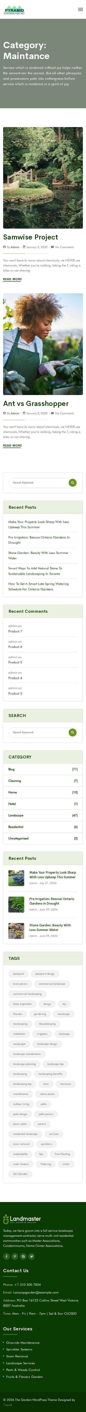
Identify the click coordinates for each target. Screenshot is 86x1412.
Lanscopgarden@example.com (36, 1292)
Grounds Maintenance (22, 1343)
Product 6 (15, 647)
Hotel (43, 804)
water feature (21, 1164)
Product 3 (15, 693)
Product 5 (15, 662)
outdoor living (21, 1104)
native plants (47, 1093)
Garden (17, 1014)
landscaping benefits (50, 1073)
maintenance (20, 1093)
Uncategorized (43, 838)
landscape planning (24, 1064)
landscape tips (55, 1064)
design (47, 1003)
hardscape (64, 1014)
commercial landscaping (27, 993)
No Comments (64, 247)
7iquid (7, 1405)
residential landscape (25, 1133)
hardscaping (20, 1023)
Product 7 (15, 631)
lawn (46, 1083)
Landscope (43, 815)
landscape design (47, 1043)
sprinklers (46, 1144)
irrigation (42, 1033)
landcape (64, 1033)
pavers (42, 1123)
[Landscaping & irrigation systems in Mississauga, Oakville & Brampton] (14, 9)
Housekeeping (47, 1023)
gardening (40, 1014)
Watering (45, 1164)
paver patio (19, 1123)
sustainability (20, 1154)
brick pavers (20, 983)
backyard (18, 973)
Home (43, 792)
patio (43, 1104)
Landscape (19, 1043)
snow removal (21, 1144)
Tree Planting (62, 1154)
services (53, 1133)
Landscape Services (20, 1363)
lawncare (65, 1083)
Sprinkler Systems (19, 1349)
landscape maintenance (27, 1053)
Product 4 (15, 678)
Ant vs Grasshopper (36, 403)
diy (64, 1003)
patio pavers (46, 1114)
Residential (43, 827)
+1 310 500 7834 (27, 1285)
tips (41, 1154)
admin (15, 247)
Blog (43, 769)
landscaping (20, 1073)
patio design (20, 1114)
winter (66, 1164)
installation (19, 1033)
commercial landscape (52, 983)
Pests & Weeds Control (23, 1370)
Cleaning (43, 781)
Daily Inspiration (22, 1003)
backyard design (44, 973)
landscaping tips (22, 1083)
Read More (13, 279)
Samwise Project (30, 237)
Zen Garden (20, 1173)
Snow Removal (17, 1356)
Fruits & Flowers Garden (24, 1377)
